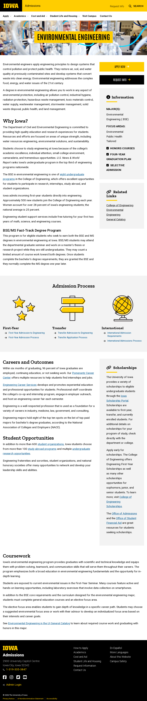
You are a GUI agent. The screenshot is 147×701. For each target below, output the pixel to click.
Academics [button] (20, 16)
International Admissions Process (124, 340)
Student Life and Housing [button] (63, 16)
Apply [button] (6, 16)
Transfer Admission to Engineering (75, 332)
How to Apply (81, 648)
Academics (80, 652)
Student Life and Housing (87, 661)
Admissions (32, 5)
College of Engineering (119, 205)
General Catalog (115, 219)
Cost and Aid (80, 656)
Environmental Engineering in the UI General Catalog (39, 623)
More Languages (119, 652)
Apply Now (120, 66)
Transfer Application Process (72, 337)
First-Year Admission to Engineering (27, 332)
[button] (136, 6)
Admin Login (13, 684)
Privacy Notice (8, 699)
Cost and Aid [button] (38, 16)
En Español (116, 648)
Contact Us (106, 16)
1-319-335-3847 (16, 669)
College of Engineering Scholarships (119, 501)
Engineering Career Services (20, 384)
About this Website (120, 656)
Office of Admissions (124, 513)
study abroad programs (42, 449)
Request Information (85, 665)
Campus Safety (118, 661)
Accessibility (52, 699)
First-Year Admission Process (24, 337)
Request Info (117, 6)
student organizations (51, 444)
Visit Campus (89, 16)
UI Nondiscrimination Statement (30, 699)
